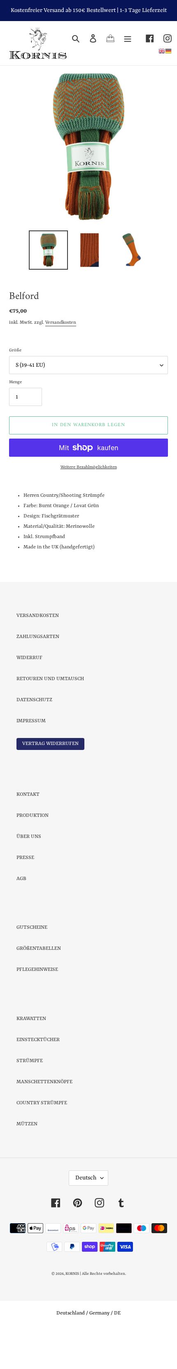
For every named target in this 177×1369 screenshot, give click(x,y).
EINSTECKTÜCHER (38, 1076)
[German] (168, 51)
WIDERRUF (29, 694)
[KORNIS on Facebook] (145, 38)
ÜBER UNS (28, 873)
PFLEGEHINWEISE (37, 1006)
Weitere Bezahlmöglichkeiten (89, 503)
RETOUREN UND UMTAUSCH (50, 715)
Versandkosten (60, 359)
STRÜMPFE (29, 1097)
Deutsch (85, 1214)
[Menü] (127, 38)
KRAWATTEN (31, 1055)
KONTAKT (28, 831)
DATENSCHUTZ (34, 736)
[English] (161, 51)
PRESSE (25, 894)
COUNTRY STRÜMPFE (41, 1139)
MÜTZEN (26, 1160)
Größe (15, 386)
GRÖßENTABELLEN (38, 985)
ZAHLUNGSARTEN (37, 673)
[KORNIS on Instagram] (163, 38)
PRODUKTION (32, 852)
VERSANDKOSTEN (37, 652)
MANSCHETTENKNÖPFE (44, 1118)
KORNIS (72, 1310)
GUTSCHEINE (31, 964)
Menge (15, 418)
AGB (21, 915)
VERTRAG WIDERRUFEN (50, 780)
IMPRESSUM (31, 757)
